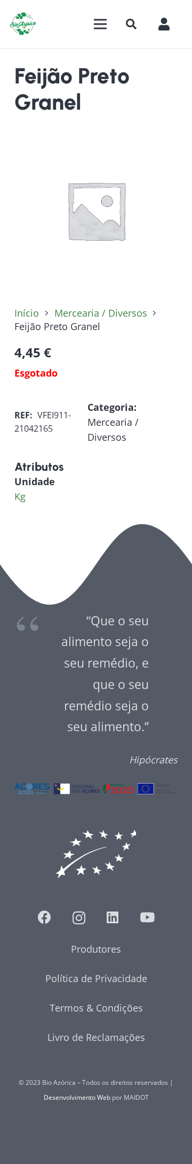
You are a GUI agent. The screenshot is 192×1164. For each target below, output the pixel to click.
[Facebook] (44, 917)
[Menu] (100, 24)
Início (26, 313)
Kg (20, 496)
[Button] (169, 24)
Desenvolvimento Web (77, 1097)
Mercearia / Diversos (100, 313)
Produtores (96, 949)
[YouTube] (147, 917)
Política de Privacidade (96, 978)
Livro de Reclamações (96, 1037)
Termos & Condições (96, 1007)
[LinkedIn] (112, 917)
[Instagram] (79, 917)
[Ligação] (23, 24)
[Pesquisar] (131, 24)
